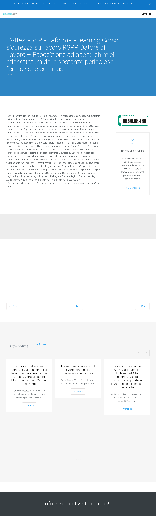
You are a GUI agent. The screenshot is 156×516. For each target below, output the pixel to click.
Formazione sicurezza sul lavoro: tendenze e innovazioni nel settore (78, 370)
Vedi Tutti (40, 343)
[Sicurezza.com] (10, 14)
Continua (30, 405)
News (9, 74)
